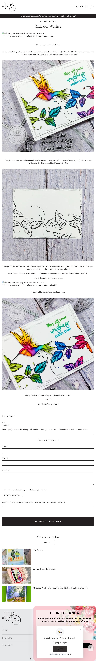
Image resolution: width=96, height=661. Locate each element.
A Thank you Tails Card (44, 569)
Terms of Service (55, 502)
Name (5, 446)
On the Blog (50, 21)
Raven (77, 266)
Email (5, 458)
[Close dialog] (93, 608)
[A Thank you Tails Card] (16, 575)
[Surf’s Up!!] (16, 557)
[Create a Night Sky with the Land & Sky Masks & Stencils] (16, 594)
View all (48, 543)
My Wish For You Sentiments (82, 52)
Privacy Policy (42, 502)
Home (42, 21)
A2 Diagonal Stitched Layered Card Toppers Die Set (47, 163)
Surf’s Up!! (38, 550)
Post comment (12, 495)
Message (7, 470)
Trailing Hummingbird (56, 52)
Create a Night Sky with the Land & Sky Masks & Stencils (60, 588)
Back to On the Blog (49, 521)
